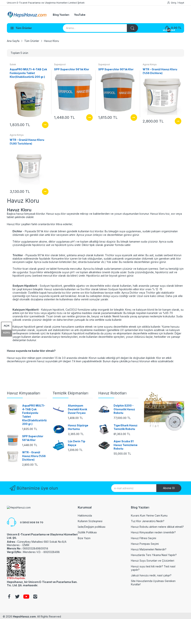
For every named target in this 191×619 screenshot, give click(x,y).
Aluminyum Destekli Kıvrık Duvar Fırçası (77, 409)
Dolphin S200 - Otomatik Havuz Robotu (124, 409)
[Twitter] (17, 597)
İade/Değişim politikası (91, 526)
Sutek (13, 64)
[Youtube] (26, 597)
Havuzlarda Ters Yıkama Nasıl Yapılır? (154, 555)
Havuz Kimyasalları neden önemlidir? (153, 532)
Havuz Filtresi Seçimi (143, 538)
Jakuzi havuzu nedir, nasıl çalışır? (151, 575)
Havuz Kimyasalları (23, 393)
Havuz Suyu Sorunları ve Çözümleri (152, 560)
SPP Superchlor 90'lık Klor (116, 69)
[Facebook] (9, 597)
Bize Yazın (84, 538)
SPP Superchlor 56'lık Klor (71, 69)
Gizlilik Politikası (87, 532)
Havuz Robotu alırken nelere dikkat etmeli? (157, 526)
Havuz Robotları (112, 393)
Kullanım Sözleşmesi (90, 521)
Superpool (60, 64)
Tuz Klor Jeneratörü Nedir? (147, 521)
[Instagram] (35, 597)
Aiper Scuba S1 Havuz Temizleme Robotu (125, 445)
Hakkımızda (85, 515)
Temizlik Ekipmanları (70, 393)
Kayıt (181, 2)
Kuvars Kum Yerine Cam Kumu (149, 515)
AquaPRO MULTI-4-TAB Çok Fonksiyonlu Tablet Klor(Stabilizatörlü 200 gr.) (28, 73)
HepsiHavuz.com (24, 616)
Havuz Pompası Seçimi (145, 543)
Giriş (174, 2)
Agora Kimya (149, 64)
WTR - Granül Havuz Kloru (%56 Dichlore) (34, 456)
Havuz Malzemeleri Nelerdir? (148, 549)
